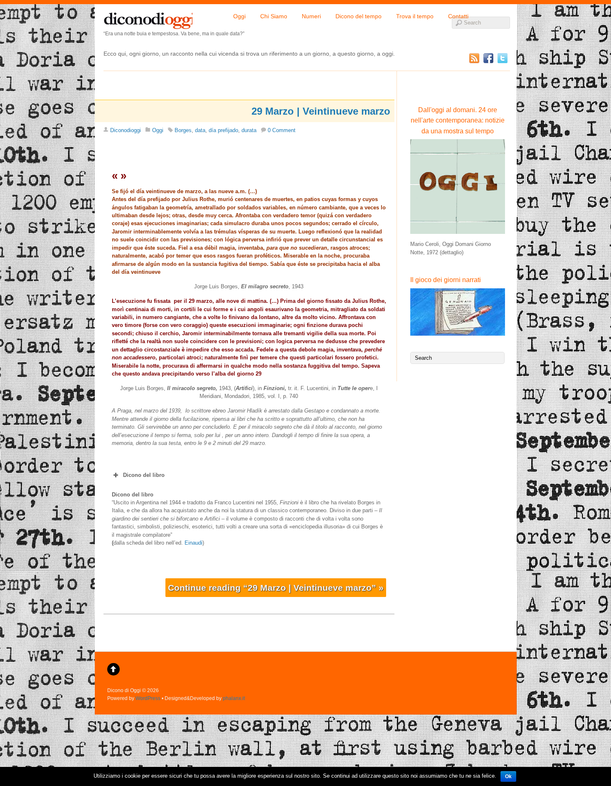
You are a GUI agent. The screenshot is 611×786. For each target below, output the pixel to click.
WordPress (148, 698)
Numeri (311, 16)
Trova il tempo (415, 16)
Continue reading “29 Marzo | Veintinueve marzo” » (276, 587)
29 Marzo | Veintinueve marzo (320, 111)
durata (248, 130)
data (200, 130)
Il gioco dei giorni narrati (445, 279)
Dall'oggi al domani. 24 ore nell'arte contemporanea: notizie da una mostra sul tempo (458, 120)
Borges (183, 130)
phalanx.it (234, 698)
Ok (508, 776)
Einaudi (193, 543)
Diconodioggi (125, 130)
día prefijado (223, 130)
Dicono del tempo (358, 16)
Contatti (458, 16)
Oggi (239, 16)
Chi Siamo (273, 16)
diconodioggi (147, 19)
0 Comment (282, 130)
